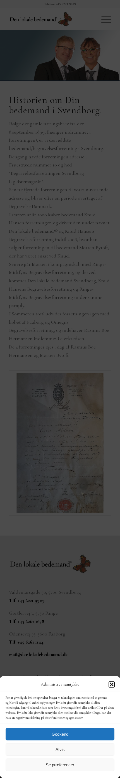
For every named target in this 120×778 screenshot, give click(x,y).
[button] (111, 684)
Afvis (60, 749)
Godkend (60, 734)
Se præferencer (60, 764)
